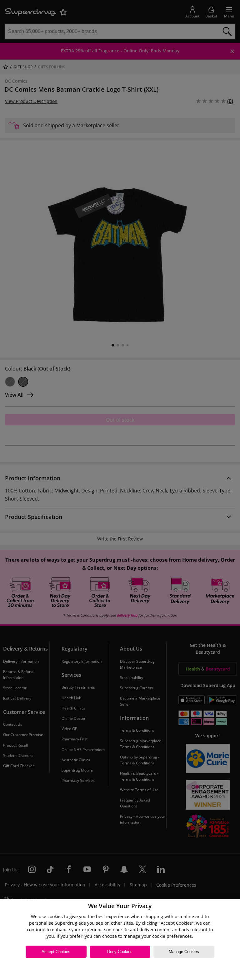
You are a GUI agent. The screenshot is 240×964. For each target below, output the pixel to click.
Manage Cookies (184, 951)
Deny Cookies (119, 951)
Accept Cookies (56, 951)
